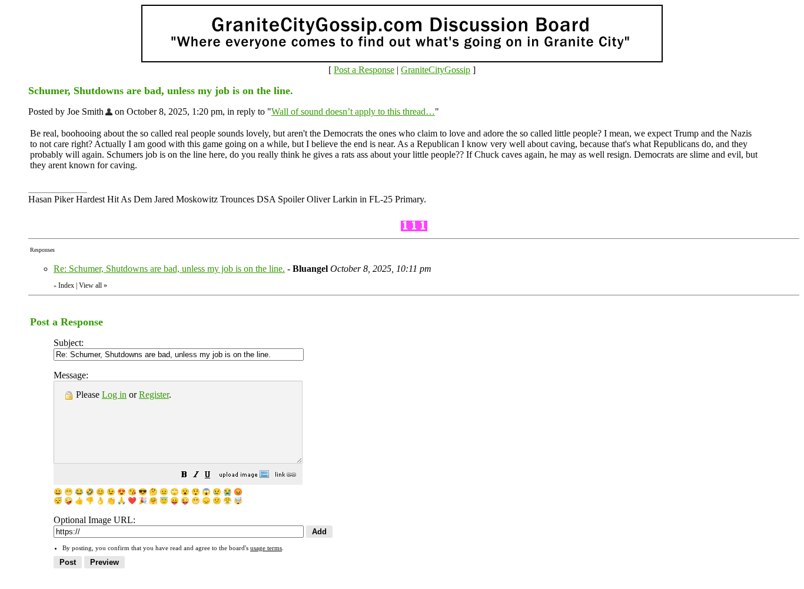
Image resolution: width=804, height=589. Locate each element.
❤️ (132, 501)
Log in (114, 395)
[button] (184, 476)
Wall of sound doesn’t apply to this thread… (353, 112)
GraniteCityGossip (435, 70)
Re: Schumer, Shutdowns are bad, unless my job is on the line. (169, 269)
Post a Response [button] (364, 70)
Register (154, 395)
